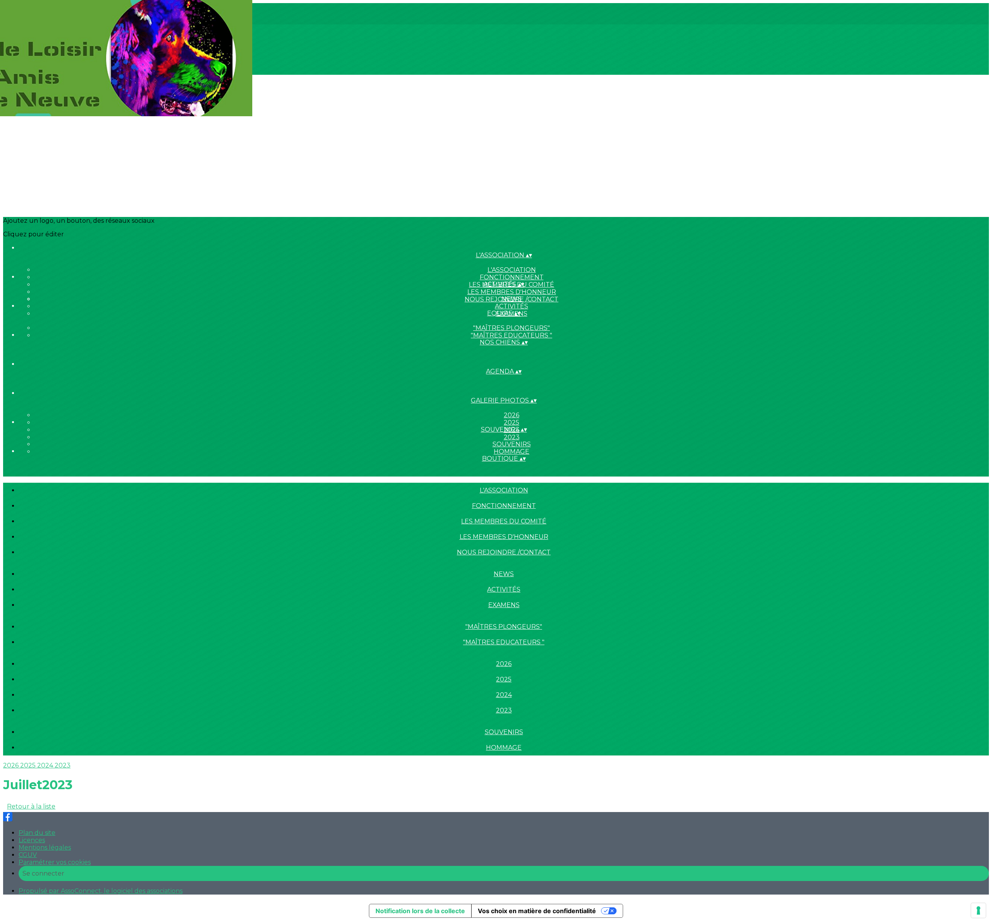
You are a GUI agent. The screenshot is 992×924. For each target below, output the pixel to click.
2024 (504, 695)
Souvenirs (512, 444)
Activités (511, 306)
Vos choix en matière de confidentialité (537, 911)
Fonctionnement (512, 277)
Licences (32, 840)
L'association (511, 270)
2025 (511, 422)
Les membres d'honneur (511, 292)
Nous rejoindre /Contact (504, 552)
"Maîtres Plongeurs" (511, 328)
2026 (511, 415)
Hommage (511, 451)
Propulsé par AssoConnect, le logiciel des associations (101, 891)
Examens (504, 605)
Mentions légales (45, 847)
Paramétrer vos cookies (55, 862)
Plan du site (37, 832)
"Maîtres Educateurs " (511, 335)
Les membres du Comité (503, 521)
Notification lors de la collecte (420, 911)
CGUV (28, 855)
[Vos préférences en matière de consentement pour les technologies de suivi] (978, 910)
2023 (512, 437)
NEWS (511, 299)
